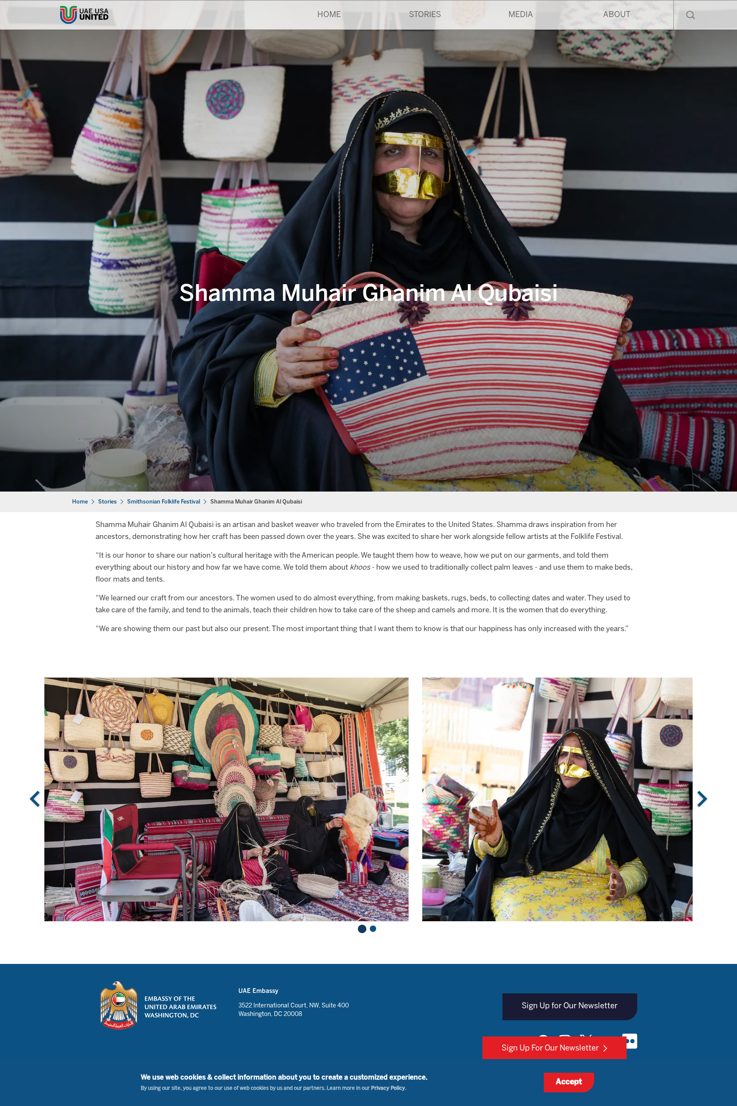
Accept (569, 1082)
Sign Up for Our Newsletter (570, 1006)
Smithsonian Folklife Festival (163, 502)
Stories (425, 15)
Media (520, 15)
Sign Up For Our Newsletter (550, 1048)
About (616, 15)
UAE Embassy (258, 991)
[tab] (362, 929)
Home (329, 15)
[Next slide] (701, 799)
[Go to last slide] (36, 799)
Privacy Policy (388, 1088)
